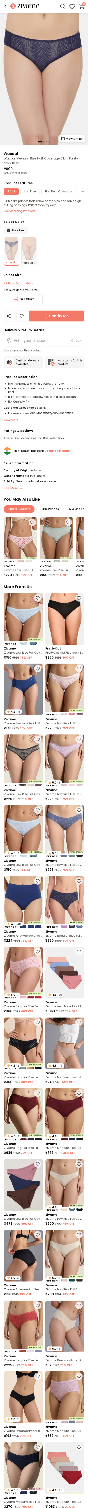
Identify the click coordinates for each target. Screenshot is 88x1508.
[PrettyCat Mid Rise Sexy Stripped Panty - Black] (64, 619)
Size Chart (27, 299)
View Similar (74, 139)
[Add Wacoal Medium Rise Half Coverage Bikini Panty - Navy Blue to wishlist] (21, 316)
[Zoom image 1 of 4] (44, 78)
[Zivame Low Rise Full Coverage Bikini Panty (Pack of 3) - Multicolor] (64, 689)
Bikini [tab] (11, 191)
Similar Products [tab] (19, 509)
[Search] (62, 6)
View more (11, 420)
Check (76, 340)
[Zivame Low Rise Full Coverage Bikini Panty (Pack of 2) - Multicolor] (20, 539)
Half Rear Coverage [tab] (58, 191)
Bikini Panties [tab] (50, 509)
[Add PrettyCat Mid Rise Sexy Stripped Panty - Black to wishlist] (79, 598)
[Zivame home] (24, 6)
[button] (5, 6)
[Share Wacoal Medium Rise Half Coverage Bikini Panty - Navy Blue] (9, 316)
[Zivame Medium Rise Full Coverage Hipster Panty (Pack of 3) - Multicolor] (64, 1397)
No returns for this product (70, 362)
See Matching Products (20, 211)
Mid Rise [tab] (30, 191)
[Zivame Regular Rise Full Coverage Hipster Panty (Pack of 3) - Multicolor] (64, 902)
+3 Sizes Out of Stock (18, 283)
